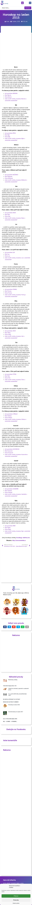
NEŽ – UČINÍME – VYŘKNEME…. (10, 721)
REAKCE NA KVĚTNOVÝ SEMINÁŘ (10, 702)
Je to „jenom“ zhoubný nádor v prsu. (13, 883)
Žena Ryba (8, 529)
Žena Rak (7, 216)
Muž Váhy (7, 332)
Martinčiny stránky (12, 679)
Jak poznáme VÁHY (10, 331)
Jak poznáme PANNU (11, 289)
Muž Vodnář (8, 490)
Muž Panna (8, 291)
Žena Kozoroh (9, 452)
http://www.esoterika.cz (19, 540)
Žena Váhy (8, 334)
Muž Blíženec (8, 176)
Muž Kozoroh (9, 451)
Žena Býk (7, 136)
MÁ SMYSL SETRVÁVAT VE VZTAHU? (11, 699)
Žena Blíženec (9, 178)
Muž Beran (8, 95)
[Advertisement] (16, 43)
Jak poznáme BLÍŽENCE (11, 174)
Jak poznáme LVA (10, 252)
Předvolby (16, 900)
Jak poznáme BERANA (11, 93)
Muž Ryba (7, 527)
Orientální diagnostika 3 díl (9, 685)
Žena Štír (7, 378)
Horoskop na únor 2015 (14, 704)
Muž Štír (7, 376)
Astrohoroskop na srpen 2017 (15, 711)
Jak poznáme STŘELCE (11, 414)
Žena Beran (8, 97)
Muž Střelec (8, 416)
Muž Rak (7, 214)
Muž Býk (7, 135)
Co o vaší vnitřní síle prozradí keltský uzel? (17, 694)
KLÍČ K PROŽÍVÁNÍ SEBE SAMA (10, 718)
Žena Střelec (8, 417)
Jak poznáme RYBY (10, 526)
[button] (22, 3)
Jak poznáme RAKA (10, 212)
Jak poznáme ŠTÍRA (10, 374)
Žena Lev (7, 256)
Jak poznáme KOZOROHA (12, 449)
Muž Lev (7, 254)
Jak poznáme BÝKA (10, 133)
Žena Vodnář (8, 492)
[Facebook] (30, 3)
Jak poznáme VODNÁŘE (11, 489)
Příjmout (16, 896)
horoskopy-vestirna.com (23, 537)
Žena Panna (8, 293)
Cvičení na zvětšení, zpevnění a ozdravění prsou (18, 689)
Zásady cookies (16, 903)
